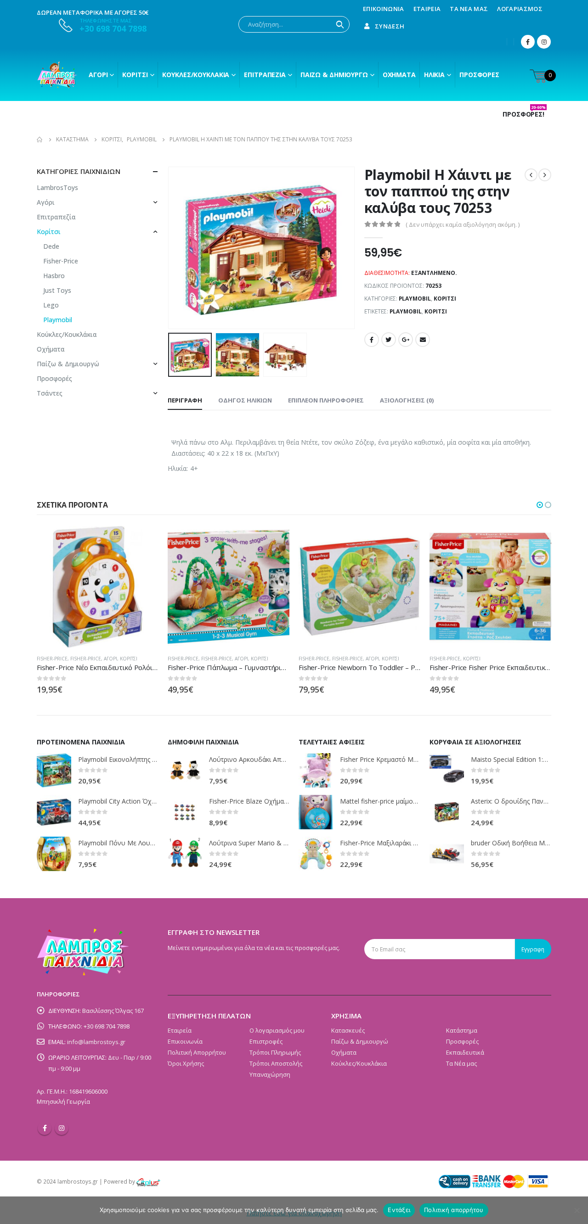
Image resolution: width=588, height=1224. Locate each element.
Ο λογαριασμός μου (277, 1030)
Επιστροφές (266, 1041)
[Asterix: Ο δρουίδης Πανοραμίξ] (447, 812)
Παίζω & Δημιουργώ (334, 74)
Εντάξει (399, 1209)
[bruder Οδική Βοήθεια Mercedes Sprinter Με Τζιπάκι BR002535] (447, 854)
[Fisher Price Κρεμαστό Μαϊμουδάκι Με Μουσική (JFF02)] (316, 770)
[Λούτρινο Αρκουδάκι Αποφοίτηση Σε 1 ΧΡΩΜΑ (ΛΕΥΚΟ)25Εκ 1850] (185, 770)
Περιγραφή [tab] (185, 400)
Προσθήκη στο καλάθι (536, 541)
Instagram (61, 1128)
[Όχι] (576, 1210)
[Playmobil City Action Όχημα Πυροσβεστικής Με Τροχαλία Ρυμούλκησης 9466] (54, 812)
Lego (51, 305)
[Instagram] (544, 42)
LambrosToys (57, 187)
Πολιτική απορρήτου (454, 1209)
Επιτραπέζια (265, 74)
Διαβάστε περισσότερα (143, 541)
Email (422, 339)
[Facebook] (528, 42)
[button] (540, 504)
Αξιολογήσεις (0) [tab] (407, 400)
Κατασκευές (348, 1030)
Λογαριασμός (520, 9)
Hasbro (54, 275)
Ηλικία (434, 74)
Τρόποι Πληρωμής (275, 1052)
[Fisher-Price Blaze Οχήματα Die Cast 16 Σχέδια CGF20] (185, 812)
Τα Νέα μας (469, 9)
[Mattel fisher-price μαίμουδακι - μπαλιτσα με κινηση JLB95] (316, 812)
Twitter (388, 339)
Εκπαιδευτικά (465, 1052)
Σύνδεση (389, 26)
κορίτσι (435, 311)
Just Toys (57, 290)
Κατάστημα (461, 1030)
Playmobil (415, 298)
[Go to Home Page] (40, 139)
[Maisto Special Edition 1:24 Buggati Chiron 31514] (447, 770)
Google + (405, 339)
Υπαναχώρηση (269, 1074)
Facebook (371, 339)
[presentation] (170, 248)
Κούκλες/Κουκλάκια (195, 74)
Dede (51, 246)
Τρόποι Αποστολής (275, 1063)
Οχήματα (399, 74)
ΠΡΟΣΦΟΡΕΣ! (524, 114)
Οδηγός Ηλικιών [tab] (245, 400)
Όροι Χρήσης (186, 1063)
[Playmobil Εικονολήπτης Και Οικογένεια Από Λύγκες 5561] (54, 770)
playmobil (406, 311)
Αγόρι (98, 74)
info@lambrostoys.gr (96, 1042)
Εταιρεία (427, 9)
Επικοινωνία (383, 9)
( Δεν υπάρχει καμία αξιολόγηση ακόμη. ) (463, 224)
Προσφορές (479, 74)
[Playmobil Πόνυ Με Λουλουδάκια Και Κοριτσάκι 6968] (54, 854)
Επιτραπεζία (56, 216)
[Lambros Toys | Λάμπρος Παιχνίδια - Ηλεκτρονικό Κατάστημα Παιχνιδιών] (57, 75)
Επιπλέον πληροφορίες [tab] (326, 400)
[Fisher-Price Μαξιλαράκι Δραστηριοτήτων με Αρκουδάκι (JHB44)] (316, 854)
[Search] (340, 24)
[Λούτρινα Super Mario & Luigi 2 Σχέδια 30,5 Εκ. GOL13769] (185, 854)
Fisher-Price (60, 261)
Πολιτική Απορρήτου (197, 1052)
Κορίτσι (134, 74)
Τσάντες (49, 393)
